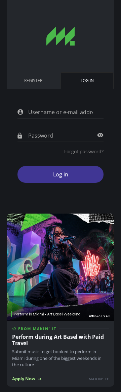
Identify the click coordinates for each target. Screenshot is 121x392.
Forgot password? (84, 151)
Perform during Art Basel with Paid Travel (58, 340)
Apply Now (23, 379)
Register (33, 80)
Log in (88, 83)
